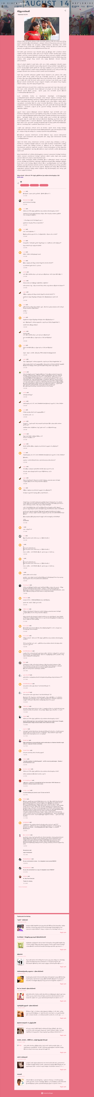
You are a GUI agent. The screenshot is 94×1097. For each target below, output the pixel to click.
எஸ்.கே (24, 272)
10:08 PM (25, 863)
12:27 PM (25, 746)
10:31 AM (25, 854)
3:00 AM (25, 483)
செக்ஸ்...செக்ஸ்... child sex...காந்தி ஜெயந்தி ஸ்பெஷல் (32, 1040)
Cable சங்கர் (22, 3)
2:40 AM (25, 355)
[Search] (79, 4)
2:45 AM (25, 417)
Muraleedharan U (27, 859)
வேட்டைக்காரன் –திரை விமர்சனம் (26, 988)
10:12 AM (25, 679)
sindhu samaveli (25, 185)
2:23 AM (25, 204)
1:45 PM (25, 754)
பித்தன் (24, 716)
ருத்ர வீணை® (26, 675)
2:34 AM (25, 267)
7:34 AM (25, 593)
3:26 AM (25, 540)
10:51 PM (25, 794)
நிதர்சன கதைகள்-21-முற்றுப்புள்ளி (26, 1023)
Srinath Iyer (26, 740)
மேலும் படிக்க (63, 932)
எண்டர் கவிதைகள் (22, 1057)
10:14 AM (25, 883)
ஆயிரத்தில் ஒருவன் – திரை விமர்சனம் (27, 1005)
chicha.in (25, 876)
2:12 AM (25, 195)
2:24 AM (25, 236)
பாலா (24, 191)
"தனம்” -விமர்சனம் (22, 920)
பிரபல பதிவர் (26, 625)
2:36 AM (25, 300)
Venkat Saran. (26, 750)
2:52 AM (25, 462)
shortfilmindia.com (27, 651)
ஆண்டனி (25, 729)
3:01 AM (25, 522)
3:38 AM (25, 554)
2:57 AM (25, 473)
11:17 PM (25, 818)
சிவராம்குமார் (26, 585)
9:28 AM (25, 646)
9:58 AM (25, 658)
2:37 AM (25, 313)
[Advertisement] (75, 30)
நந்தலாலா (20, 954)
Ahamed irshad (26, 200)
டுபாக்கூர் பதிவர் (27, 769)
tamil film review (34, 185)
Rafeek (25, 799)
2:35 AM (25, 276)
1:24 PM (25, 846)
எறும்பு (24, 280)
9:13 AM (25, 621)
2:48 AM (25, 448)
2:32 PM (25, 764)
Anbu (24, 662)
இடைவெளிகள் (26, 835)
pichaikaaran (26, 822)
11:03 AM (25, 712)
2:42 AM (25, 388)
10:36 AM (25, 688)
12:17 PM (25, 736)
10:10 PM (25, 872)
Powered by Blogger (48, 1093)
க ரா (24, 535)
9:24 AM (25, 631)
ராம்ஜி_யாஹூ (26, 790)
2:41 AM (25, 367)
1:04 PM (25, 830)
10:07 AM (25, 670)
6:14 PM (25, 776)
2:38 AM (25, 327)
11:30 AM (25, 724)
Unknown (25, 597)
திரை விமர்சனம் (44, 185)
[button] (65, 11)
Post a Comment (23, 887)
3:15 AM (25, 531)
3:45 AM (25, 580)
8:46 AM (25, 604)
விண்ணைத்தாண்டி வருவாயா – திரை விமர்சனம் (30, 971)
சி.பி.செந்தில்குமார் (27, 780)
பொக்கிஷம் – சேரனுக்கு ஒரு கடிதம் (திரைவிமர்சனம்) (31, 937)
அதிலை (25, 759)
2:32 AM (25, 256)
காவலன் (19, 1074)
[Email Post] (21, 182)
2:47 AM (25, 439)
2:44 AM (25, 405)
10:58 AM (25, 702)
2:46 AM (25, 429)
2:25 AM (25, 247)
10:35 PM (25, 786)
